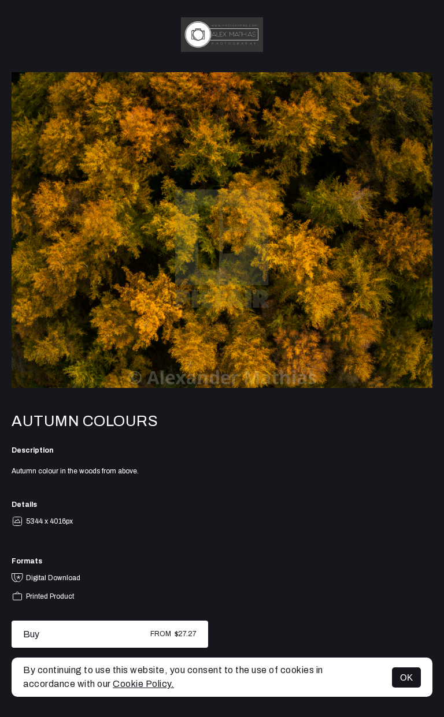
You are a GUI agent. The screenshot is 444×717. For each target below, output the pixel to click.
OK (406, 677)
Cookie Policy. (143, 684)
